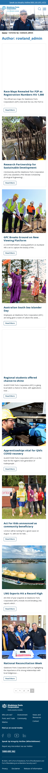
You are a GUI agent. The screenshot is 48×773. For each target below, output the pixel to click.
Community (22, 718)
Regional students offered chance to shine (20, 379)
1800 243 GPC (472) (38, 2)
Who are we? (7, 715)
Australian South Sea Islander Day (23, 309)
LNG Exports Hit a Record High (23, 593)
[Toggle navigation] (44, 9)
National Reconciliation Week (23, 663)
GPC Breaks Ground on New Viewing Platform (21, 239)
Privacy (5, 768)
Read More (10, 110)
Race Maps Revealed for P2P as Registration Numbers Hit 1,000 (24, 93)
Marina (5, 722)
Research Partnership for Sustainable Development (20, 166)
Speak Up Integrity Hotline (19, 2)
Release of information (33, 768)
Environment (22, 715)
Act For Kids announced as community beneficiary (20, 525)
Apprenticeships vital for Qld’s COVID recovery (23, 452)
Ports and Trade (8, 718)
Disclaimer (16, 768)
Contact (36, 721)
